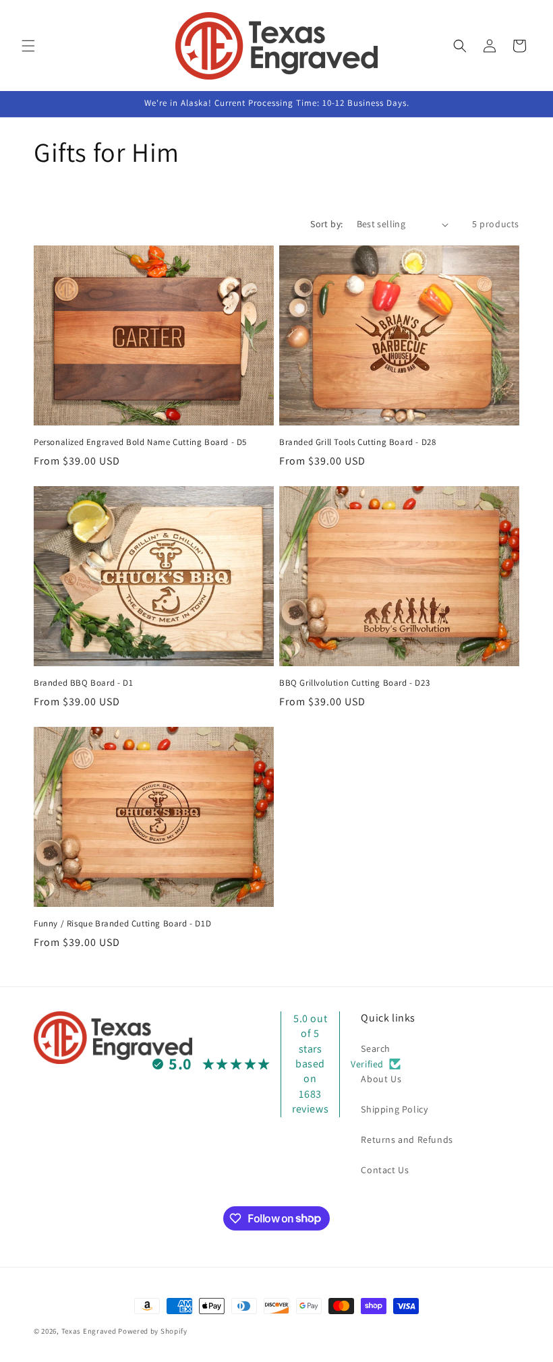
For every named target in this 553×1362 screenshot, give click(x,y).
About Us (381, 1079)
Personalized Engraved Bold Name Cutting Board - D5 (140, 442)
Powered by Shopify (152, 1331)
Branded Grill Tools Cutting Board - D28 (357, 442)
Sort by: (326, 224)
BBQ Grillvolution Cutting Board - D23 (354, 683)
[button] (28, 46)
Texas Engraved (89, 1331)
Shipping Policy (394, 1109)
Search (375, 1048)
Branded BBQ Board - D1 (83, 683)
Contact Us (385, 1170)
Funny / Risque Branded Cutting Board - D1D (122, 923)
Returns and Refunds (407, 1139)
